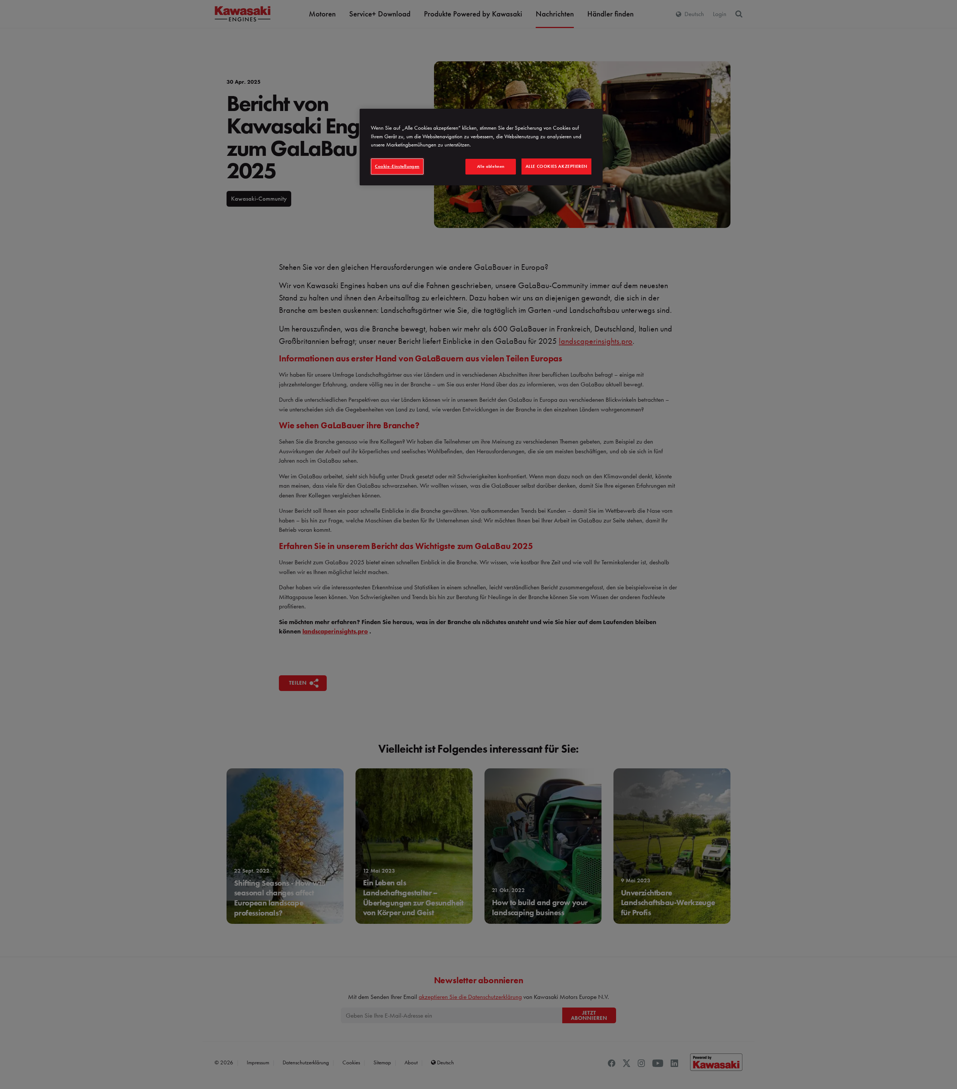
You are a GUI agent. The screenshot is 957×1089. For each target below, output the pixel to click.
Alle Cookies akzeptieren (556, 166)
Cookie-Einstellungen (397, 166)
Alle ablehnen (491, 166)
